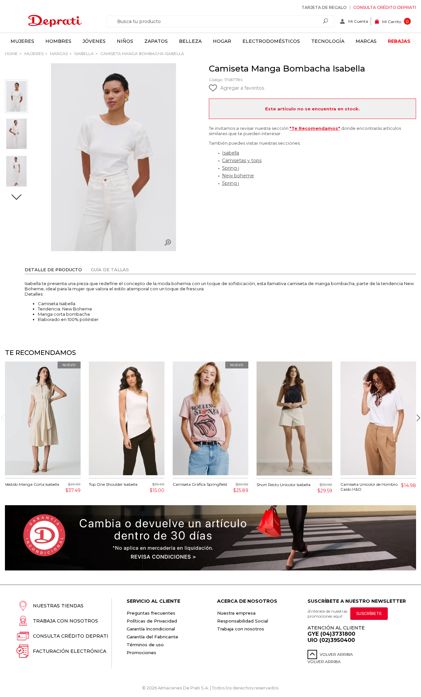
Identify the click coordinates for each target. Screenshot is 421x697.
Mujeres (22, 41)
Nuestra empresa (236, 613)
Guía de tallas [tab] (110, 269)
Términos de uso (145, 644)
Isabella (83, 53)
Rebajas (399, 41)
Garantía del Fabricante (152, 636)
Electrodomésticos (271, 41)
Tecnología (327, 41)
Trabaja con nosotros (65, 621)
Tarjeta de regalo (324, 7)
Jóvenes (94, 41)
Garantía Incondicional (151, 628)
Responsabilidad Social (242, 621)
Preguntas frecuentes (151, 613)
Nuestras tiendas (58, 606)
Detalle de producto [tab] (53, 269)
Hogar (222, 41)
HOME (11, 53)
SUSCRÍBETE (369, 613)
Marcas (366, 41)
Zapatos (156, 41)
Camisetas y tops (241, 160)
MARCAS (58, 53)
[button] (16, 197)
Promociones (141, 652)
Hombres (58, 41)
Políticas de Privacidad (152, 621)
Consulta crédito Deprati (384, 7)
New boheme (238, 176)
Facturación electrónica (69, 651)
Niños (125, 41)
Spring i (230, 168)
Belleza (190, 41)
